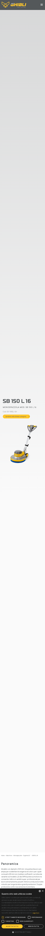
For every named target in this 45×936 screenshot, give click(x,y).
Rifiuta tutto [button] (33, 926)
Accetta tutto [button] (12, 926)
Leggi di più (35, 913)
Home (2, 855)
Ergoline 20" (26, 855)
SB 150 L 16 (35, 855)
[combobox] (40, 891)
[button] (22, 932)
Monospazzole (17, 855)
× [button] (42, 891)
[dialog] (22, 912)
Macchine (9, 855)
